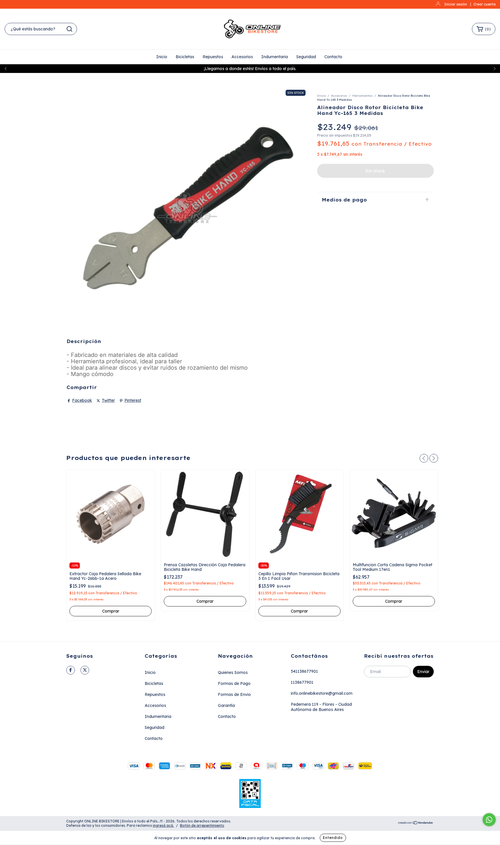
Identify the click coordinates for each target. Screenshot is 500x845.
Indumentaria (274, 56)
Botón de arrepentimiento (202, 825)
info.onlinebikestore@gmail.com (321, 693)
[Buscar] (69, 29)
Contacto (333, 56)
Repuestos (213, 56)
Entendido (333, 837)
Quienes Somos (233, 672)
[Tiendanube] (416, 823)
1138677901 (302, 682)
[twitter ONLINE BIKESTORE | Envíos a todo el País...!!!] (84, 670)
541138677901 (304, 671)
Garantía (226, 705)
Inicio (161, 56)
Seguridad (306, 56)
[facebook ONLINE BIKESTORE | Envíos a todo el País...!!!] (70, 670)
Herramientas (362, 96)
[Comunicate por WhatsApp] (489, 819)
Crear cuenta (484, 4)
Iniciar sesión (455, 4)
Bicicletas (185, 56)
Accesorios (242, 56)
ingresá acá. (163, 825)
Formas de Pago (234, 683)
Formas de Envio (234, 694)
